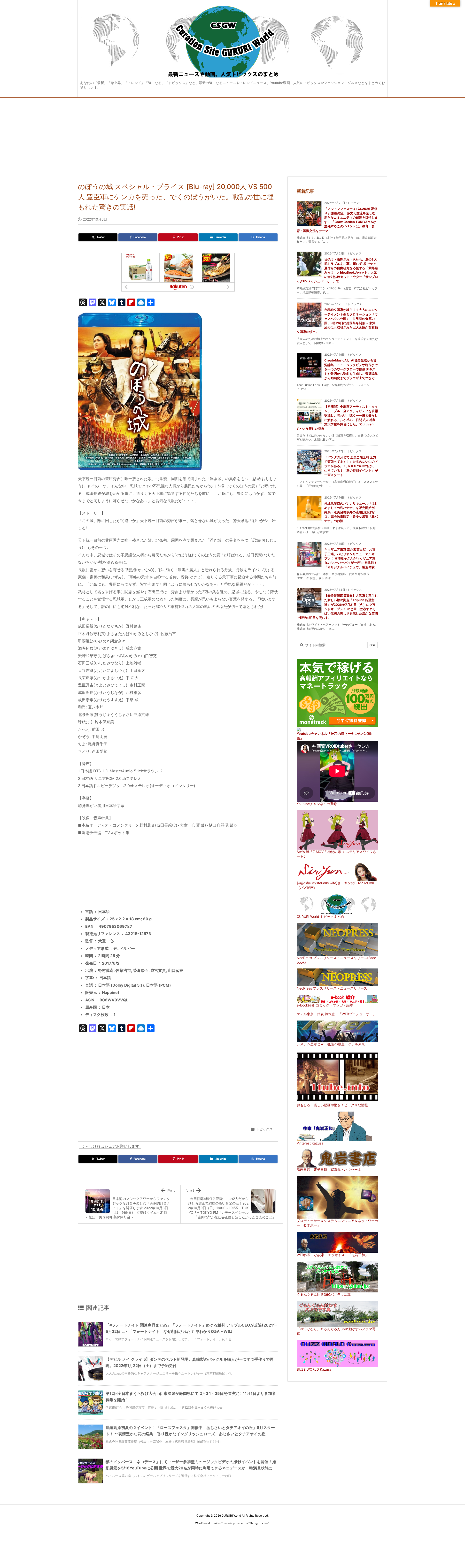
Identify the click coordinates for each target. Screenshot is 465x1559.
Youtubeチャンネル (312, 733)
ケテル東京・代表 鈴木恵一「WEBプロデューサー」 (336, 1014)
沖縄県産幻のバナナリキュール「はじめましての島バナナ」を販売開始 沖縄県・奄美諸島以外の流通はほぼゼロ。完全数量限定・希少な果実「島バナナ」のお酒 (351, 512)
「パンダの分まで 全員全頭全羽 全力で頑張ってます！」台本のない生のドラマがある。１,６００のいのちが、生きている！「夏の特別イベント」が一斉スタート (351, 466)
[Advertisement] (232, 134)
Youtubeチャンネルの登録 (317, 804)
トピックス (264, 1129)
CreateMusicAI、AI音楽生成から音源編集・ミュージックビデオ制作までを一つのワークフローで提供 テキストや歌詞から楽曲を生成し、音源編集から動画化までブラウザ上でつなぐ (351, 369)
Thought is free (258, 1523)
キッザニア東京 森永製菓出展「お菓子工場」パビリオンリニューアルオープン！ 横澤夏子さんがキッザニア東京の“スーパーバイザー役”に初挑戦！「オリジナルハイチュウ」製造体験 (351, 558)
